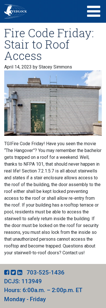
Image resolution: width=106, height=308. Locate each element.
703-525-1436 (45, 272)
